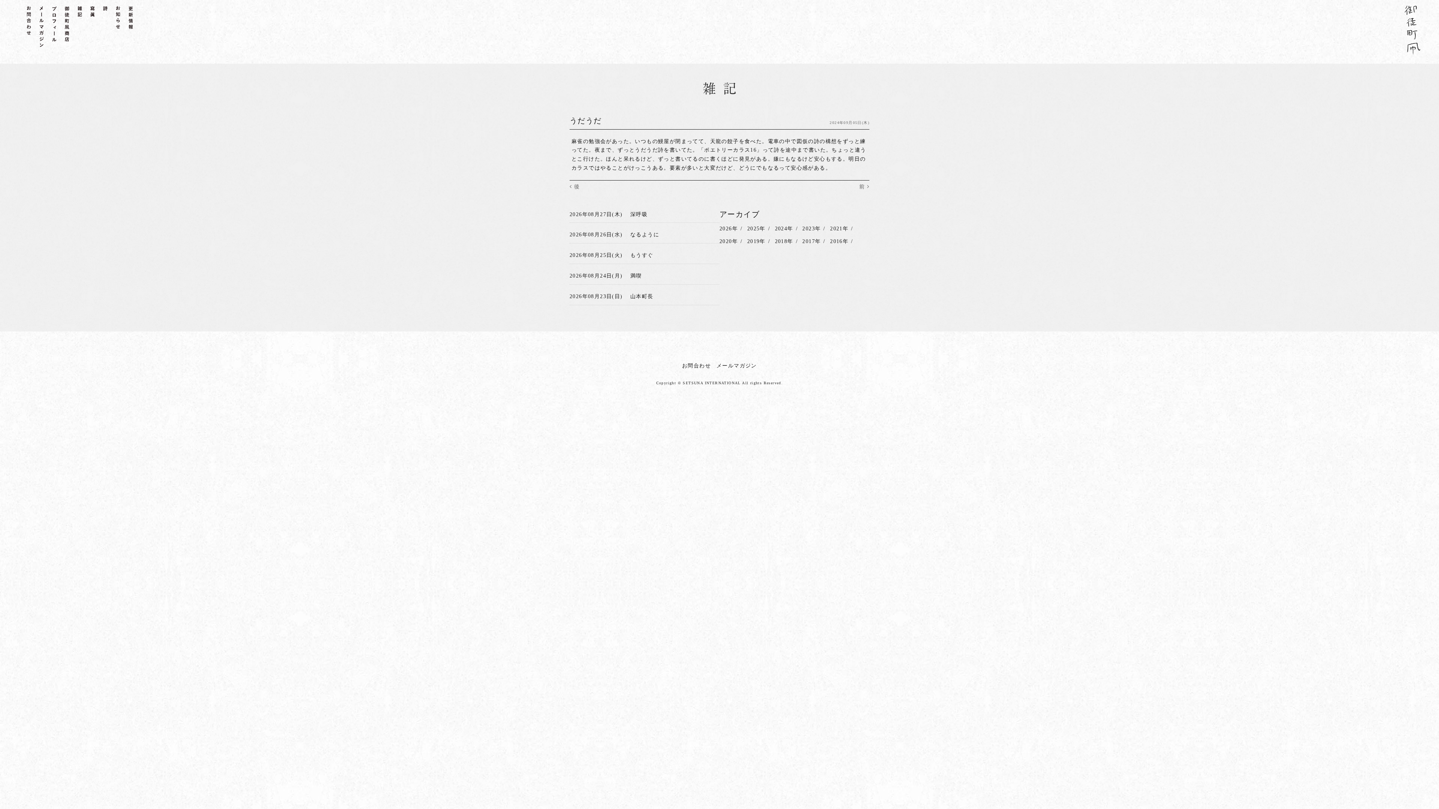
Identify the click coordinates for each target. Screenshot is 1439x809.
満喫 (636, 276)
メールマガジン (737, 366)
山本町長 (642, 296)
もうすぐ (642, 255)
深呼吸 (639, 214)
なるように (644, 234)
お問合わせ (696, 366)
